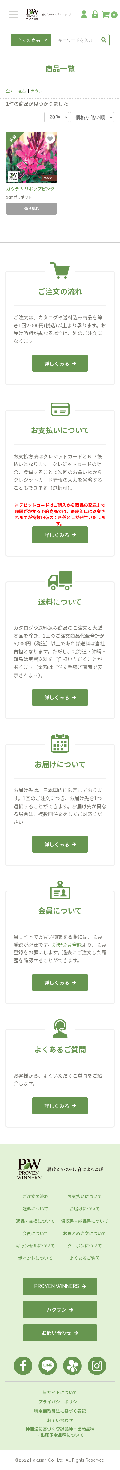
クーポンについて (84, 1246)
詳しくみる (56, 363)
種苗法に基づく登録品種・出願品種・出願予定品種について (60, 1432)
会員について (35, 1233)
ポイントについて (35, 1258)
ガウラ (36, 90)
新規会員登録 (67, 944)
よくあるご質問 (85, 1258)
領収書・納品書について (84, 1221)
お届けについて (85, 1209)
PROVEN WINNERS (56, 1286)
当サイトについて (60, 1392)
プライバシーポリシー (60, 1401)
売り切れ (31, 208)
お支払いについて (84, 1196)
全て (10, 90)
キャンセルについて (35, 1246)
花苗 (22, 90)
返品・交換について (35, 1221)
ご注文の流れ (35, 1196)
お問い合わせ (56, 1332)
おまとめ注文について (84, 1233)
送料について (35, 1209)
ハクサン (56, 1309)
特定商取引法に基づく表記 (60, 1411)
